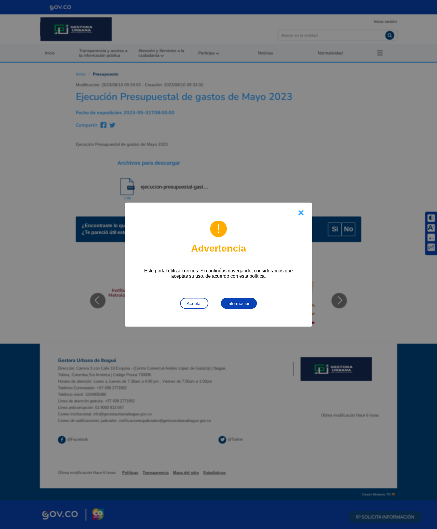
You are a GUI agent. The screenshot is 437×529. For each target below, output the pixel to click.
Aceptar (194, 303)
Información (238, 303)
